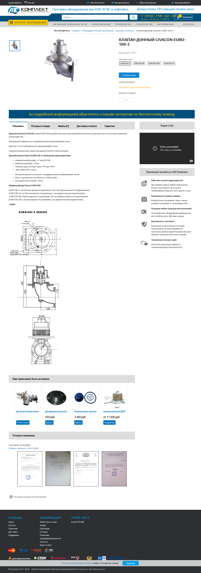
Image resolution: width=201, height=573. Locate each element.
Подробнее (109, 422)
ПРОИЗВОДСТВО (123, 24)
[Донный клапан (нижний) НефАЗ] (27, 398)
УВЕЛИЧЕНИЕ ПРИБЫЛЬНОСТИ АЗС (70, 24)
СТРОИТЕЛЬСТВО (144, 24)
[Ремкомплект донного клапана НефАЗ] (85, 398)
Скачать (44, 541)
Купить (49, 422)
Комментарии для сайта (23, 448)
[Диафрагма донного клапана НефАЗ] (56, 398)
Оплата (12, 525)
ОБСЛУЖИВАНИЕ (165, 24)
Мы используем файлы (77, 563)
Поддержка (13, 535)
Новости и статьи (48, 522)
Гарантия (12, 528)
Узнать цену (23, 422)
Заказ (11, 522)
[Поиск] (133, 17)
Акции (43, 525)
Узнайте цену (129, 75)
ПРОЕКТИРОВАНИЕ (101, 24)
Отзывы (44, 532)
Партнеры (45, 528)
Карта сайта (46, 545)
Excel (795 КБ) (77, 522)
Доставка (12, 532)
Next (117, 407)
